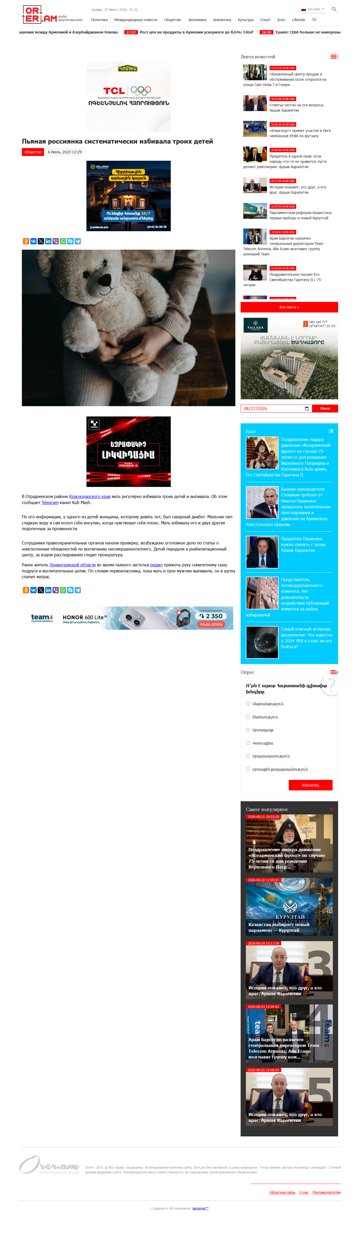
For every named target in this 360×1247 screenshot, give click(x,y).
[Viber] (55, 241)
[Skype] (70, 241)
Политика (99, 19)
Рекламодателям (327, 1192)
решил (156, 564)
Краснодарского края (89, 496)
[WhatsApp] (63, 241)
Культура (246, 19)
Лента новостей (258, 56)
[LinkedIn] (48, 241)
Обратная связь (282, 1192)
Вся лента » (289, 307)
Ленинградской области (73, 564)
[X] (41, 241)
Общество (172, 19)
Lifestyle (298, 19)
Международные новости (135, 19)
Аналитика (222, 19)
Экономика (197, 19)
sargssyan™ (200, 1208)
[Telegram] (78, 241)
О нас (304, 1192)
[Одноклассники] (26, 241)
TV (314, 19)
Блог (281, 19)
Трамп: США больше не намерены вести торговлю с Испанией (280, 32)
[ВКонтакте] (33, 241)
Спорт (265, 19)
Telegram (50, 502)
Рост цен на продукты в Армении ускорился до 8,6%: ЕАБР (142, 32)
